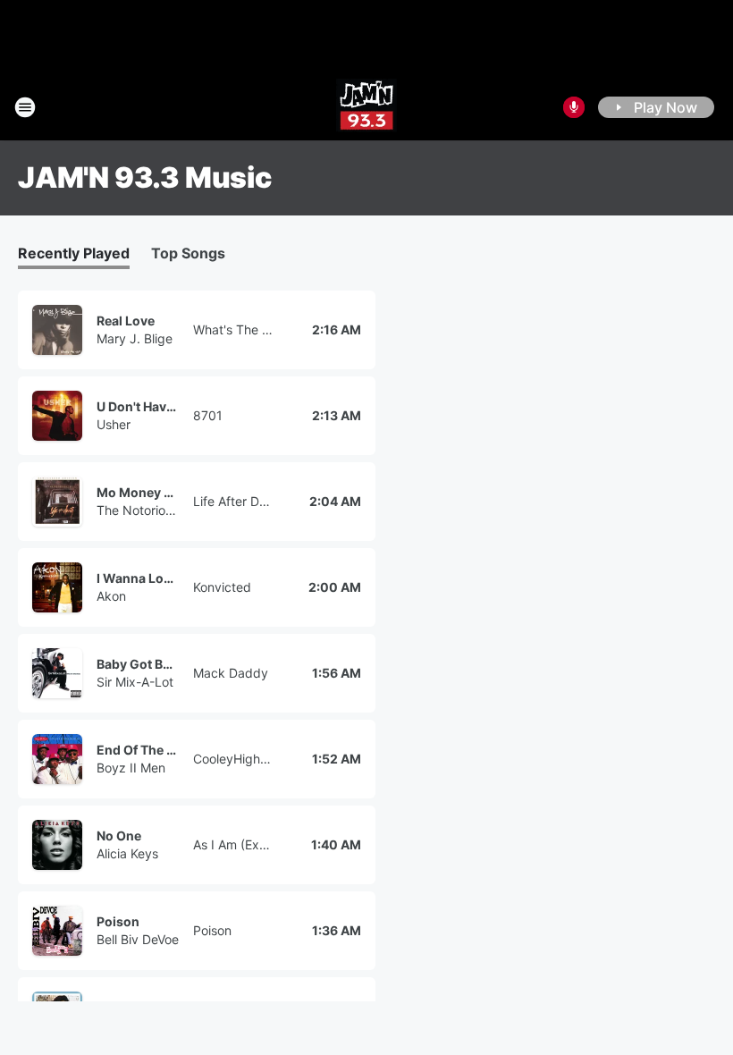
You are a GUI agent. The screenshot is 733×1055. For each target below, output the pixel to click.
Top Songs (188, 253)
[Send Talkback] (574, 107)
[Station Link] (366, 107)
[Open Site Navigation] (25, 107)
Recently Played (74, 253)
